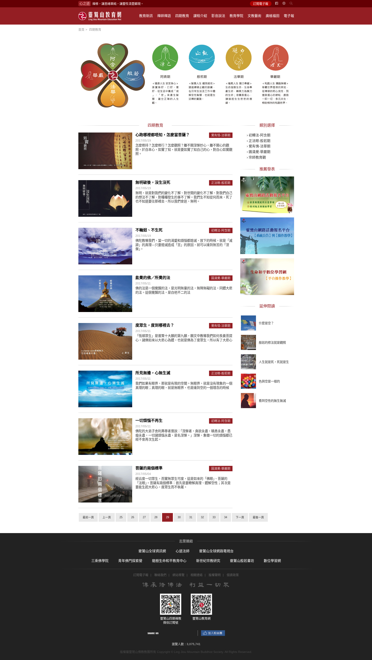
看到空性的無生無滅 (272, 401)
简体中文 (286, 5)
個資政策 (233, 575)
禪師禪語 (164, 16)
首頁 (81, 29)
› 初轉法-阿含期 (258, 135)
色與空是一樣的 (269, 381)
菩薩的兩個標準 (149, 468)
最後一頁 (258, 517)
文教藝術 (254, 16)
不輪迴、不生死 (149, 230)
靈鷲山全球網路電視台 (216, 551)
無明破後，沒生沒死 (152, 182)
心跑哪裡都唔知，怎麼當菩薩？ (162, 135)
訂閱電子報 (260, 3)
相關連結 (197, 575)
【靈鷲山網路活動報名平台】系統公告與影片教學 (267, 235)
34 (225, 517)
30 (179, 517)
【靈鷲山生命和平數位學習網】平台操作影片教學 (267, 276)
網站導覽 (178, 575)
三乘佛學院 (99, 561)
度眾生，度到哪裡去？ (154, 325)
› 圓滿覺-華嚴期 (258, 152)
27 (144, 517)
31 (190, 517)
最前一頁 (88, 517)
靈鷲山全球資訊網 (152, 551)
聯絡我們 (160, 575)
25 (120, 517)
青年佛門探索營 (130, 561)
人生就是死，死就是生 (274, 362)
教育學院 (236, 16)
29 (167, 517)
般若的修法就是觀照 (272, 342)
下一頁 (240, 517)
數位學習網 (272, 561)
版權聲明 (215, 575)
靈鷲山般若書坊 (242, 561)
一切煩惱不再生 (149, 420)
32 (202, 517)
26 (132, 517)
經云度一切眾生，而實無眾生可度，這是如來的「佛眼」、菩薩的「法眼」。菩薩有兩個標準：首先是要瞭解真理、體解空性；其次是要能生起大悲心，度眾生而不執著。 (183, 483)
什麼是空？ (266, 323)
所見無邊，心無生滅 (152, 373)
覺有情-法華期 (220, 135)
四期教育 (182, 16)
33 (213, 517)
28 (155, 517)
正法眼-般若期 (220, 182)
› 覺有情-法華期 (258, 146)
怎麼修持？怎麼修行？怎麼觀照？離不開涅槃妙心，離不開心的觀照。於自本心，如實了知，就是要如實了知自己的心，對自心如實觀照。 (183, 150)
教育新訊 (146, 16)
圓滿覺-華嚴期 (220, 278)
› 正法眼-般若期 (258, 141)
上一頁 (106, 517)
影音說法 (218, 16)
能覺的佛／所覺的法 (152, 278)
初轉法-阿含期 (220, 230)
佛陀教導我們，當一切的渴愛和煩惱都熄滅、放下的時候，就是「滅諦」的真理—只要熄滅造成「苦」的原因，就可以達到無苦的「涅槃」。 (183, 245)
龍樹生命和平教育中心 (169, 561)
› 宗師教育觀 (256, 157)
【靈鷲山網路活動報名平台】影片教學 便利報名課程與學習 (267, 194)
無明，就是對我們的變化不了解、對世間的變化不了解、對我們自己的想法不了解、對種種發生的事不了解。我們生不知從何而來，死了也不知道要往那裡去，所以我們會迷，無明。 (183, 197)
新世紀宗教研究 (208, 561)
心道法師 (182, 551)
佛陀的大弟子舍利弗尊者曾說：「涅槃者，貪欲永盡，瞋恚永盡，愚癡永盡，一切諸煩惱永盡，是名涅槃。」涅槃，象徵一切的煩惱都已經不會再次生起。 (183, 435)
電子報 (289, 16)
